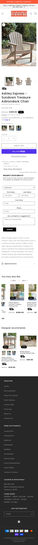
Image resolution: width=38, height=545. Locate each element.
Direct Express (9, 400)
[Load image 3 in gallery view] (28, 81)
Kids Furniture (9, 459)
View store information (13, 169)
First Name (11, 192)
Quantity (4, 134)
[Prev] (2, 82)
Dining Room (9, 436)
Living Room (8, 431)
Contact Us (8, 418)
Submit (10, 229)
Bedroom (7, 440)
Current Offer (9, 405)
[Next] (36, 82)
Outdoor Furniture (11, 472)
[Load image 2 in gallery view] (19, 81)
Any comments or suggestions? (19, 216)
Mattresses (8, 445)
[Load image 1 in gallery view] (9, 81)
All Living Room (10, 391)
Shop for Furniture (11, 396)
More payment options (19, 156)
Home (6, 386)
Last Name (27, 192)
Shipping (4, 115)
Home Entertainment (12, 463)
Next (24, 280)
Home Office (9, 468)
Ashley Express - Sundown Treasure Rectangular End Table (9, 359)
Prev (14, 280)
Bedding (7, 449)
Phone (19, 208)
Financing (8, 409)
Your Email (19, 200)
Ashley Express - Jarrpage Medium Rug (27, 352)
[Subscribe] (31, 514)
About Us (7, 414)
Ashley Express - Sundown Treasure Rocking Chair (8, 304)
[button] (2, 13)
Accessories (9, 454)
